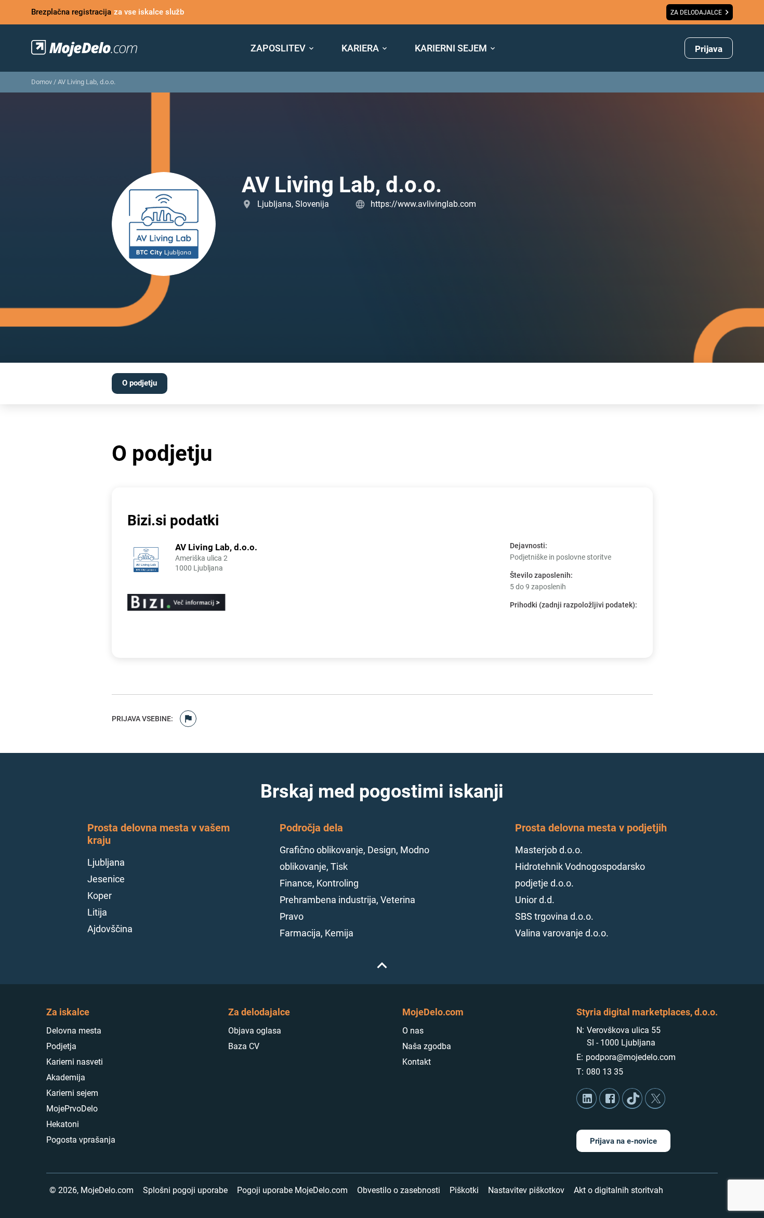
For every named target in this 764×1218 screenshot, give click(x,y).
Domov (41, 82)
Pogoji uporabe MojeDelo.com (292, 1190)
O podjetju (139, 383)
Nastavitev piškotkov (526, 1190)
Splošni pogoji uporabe (185, 1190)
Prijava (708, 49)
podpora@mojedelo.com (631, 1057)
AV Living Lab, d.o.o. (86, 82)
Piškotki (464, 1190)
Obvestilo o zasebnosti (398, 1190)
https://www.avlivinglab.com (423, 204)
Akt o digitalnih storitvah (618, 1190)
